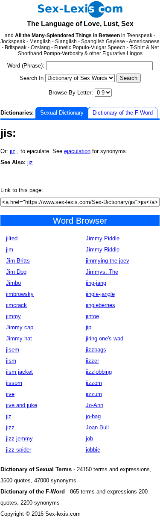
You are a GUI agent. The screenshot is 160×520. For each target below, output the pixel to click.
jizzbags (96, 349)
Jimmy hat (19, 338)
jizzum (94, 394)
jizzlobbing (99, 372)
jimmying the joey (107, 260)
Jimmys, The (102, 272)
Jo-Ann (94, 405)
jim (9, 249)
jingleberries (100, 305)
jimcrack (16, 305)
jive (10, 394)
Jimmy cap (19, 327)
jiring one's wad (104, 338)
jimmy (13, 316)
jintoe (92, 316)
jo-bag (93, 416)
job (89, 438)
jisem (12, 349)
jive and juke (21, 405)
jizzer (92, 361)
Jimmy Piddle (102, 238)
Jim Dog (16, 272)
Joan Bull (97, 427)
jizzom (94, 383)
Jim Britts (18, 260)
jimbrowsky (20, 294)
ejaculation (77, 151)
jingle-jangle (100, 294)
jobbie (93, 449)
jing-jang (96, 283)
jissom (14, 383)
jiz (12, 151)
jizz (10, 427)
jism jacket (19, 372)
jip (88, 327)
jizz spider (18, 449)
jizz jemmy (19, 438)
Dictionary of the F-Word (123, 112)
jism (11, 361)
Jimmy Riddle (102, 249)
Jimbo (13, 283)
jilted (11, 238)
